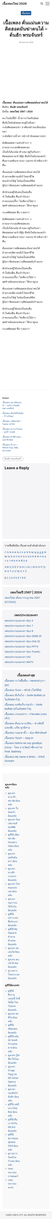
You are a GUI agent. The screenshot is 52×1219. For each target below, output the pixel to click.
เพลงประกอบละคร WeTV (19, 662)
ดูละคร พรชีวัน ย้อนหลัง (13, 1017)
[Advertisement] (26, 72)
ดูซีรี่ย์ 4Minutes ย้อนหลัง (12, 1029)
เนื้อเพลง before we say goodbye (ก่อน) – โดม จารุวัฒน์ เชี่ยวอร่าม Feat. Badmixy (23, 747)
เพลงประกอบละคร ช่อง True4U (22, 651)
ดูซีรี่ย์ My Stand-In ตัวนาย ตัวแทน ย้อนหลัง (12, 937)
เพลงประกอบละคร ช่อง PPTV (21, 646)
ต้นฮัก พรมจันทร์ (12, 458)
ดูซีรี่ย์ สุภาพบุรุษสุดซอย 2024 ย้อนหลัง (13, 1142)
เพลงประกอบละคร (12, 1184)
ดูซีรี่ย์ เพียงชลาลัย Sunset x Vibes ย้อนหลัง (13, 842)
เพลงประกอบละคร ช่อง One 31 (22, 641)
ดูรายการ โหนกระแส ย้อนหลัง (13, 974)
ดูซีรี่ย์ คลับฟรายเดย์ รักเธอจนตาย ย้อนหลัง (13, 1044)
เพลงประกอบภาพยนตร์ (13, 1172)
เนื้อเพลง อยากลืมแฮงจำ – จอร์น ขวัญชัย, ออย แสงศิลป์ (11, 405)
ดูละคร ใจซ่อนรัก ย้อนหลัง (13, 812)
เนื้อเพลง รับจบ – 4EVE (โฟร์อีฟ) (23, 690)
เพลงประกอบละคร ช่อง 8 (19, 631)
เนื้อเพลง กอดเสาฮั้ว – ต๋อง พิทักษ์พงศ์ (26, 732)
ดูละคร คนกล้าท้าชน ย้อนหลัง (13, 963)
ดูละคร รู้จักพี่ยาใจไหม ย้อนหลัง (14, 1059)
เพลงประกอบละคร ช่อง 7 (19, 625)
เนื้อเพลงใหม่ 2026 (14, 3)
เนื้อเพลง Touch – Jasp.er (19, 738)
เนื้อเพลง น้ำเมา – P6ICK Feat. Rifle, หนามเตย (10, 448)
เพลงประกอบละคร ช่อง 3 (19, 620)
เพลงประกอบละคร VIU (18, 656)
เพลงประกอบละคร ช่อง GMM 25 (23, 636)
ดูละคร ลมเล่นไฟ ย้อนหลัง (13, 952)
